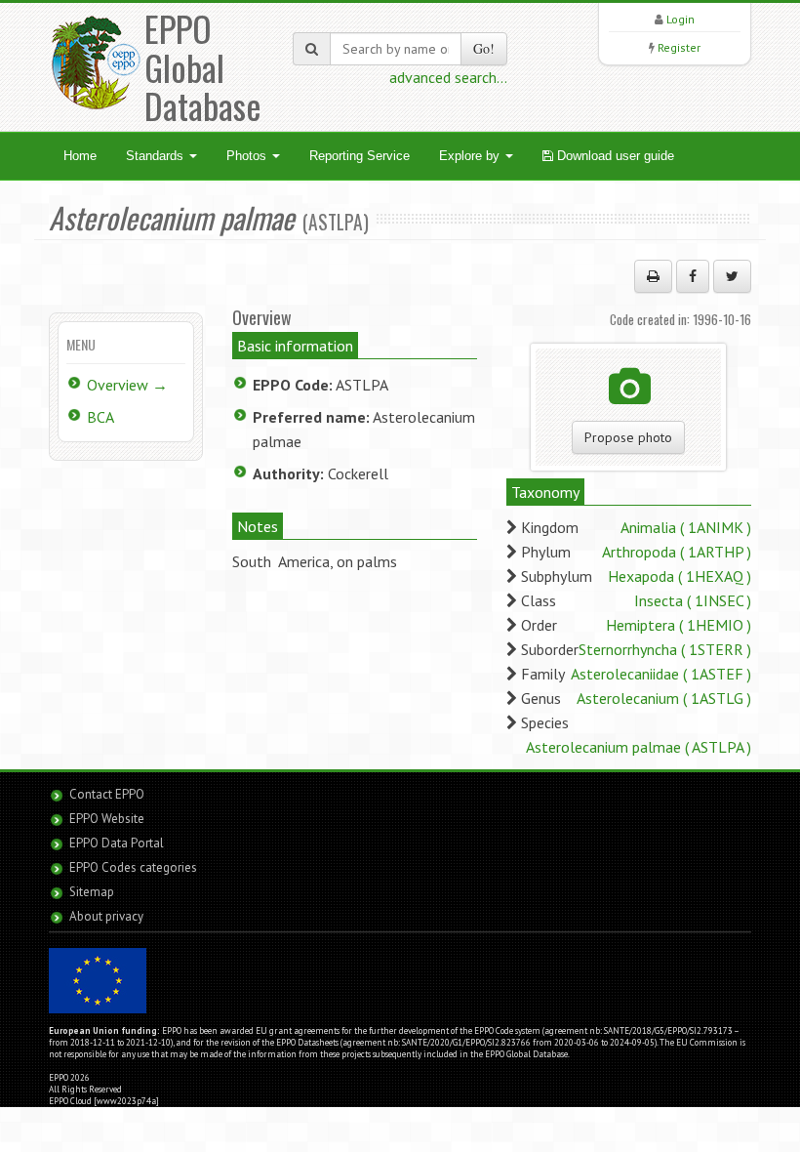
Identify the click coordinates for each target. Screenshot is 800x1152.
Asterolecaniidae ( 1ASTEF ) (661, 673)
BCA (100, 417)
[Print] (653, 276)
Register (679, 47)
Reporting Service (359, 155)
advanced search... (448, 77)
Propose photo (628, 437)
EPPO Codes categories (133, 867)
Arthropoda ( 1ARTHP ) (676, 551)
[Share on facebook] (692, 276)
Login (680, 19)
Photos (248, 155)
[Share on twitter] (732, 276)
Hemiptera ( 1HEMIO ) (678, 625)
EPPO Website (106, 818)
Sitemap (91, 892)
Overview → (127, 384)
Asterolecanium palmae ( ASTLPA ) (638, 747)
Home (80, 155)
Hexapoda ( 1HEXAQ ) (679, 576)
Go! (484, 48)
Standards (156, 155)
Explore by (471, 155)
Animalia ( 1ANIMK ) (685, 527)
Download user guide (613, 155)
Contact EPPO (106, 794)
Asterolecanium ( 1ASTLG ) (664, 698)
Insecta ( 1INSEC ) (692, 600)
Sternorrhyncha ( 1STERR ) (665, 649)
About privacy (106, 916)
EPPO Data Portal (116, 843)
